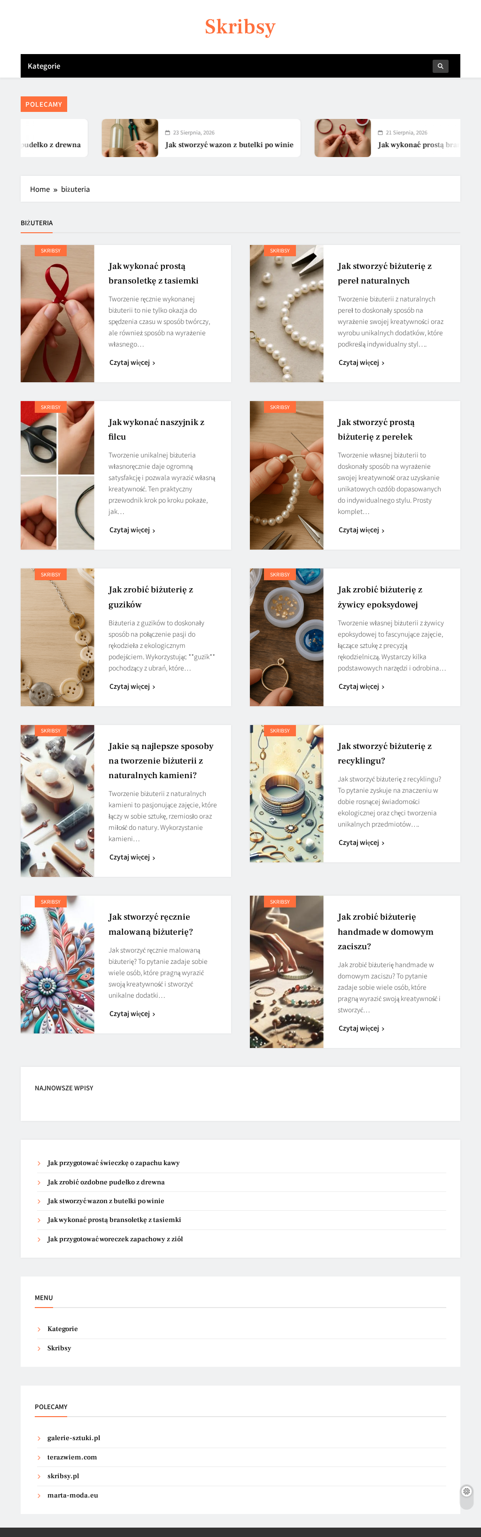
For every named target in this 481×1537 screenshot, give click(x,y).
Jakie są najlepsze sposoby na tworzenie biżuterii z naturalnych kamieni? (161, 761)
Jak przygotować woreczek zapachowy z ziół (115, 1239)
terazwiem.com (72, 1457)
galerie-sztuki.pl (73, 1438)
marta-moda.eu (72, 1495)
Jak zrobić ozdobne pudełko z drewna (106, 1182)
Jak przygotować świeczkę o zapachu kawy (113, 1163)
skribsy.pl (63, 1476)
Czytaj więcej (129, 362)
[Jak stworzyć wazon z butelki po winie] (87, 138)
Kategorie (44, 66)
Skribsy (240, 26)
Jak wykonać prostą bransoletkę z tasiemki (407, 145)
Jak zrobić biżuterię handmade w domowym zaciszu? (386, 931)
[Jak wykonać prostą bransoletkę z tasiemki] (300, 138)
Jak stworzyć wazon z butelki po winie (186, 145)
